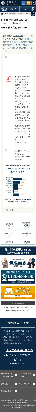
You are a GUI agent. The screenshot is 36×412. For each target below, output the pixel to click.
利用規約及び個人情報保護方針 (7, 375)
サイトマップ (24, 384)
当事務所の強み (9, 225)
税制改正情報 (6, 391)
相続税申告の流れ (26, 234)
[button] (33, 14)
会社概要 (27, 242)
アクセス (4, 384)
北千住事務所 (18, 36)
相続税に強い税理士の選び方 (26, 225)
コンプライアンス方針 (25, 375)
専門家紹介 (9, 242)
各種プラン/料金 (9, 234)
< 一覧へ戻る (8, 210)
